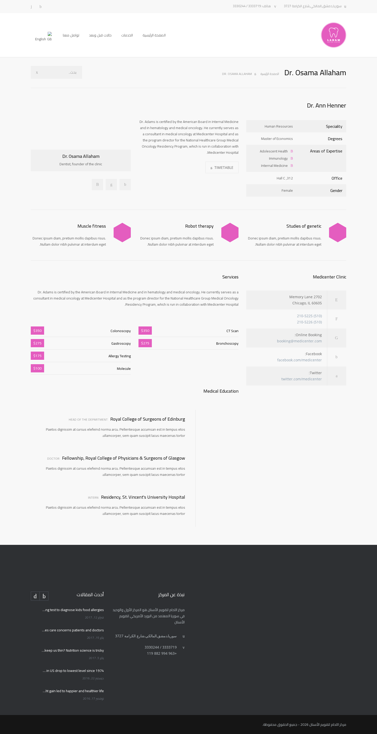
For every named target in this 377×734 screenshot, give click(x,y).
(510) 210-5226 (309, 322)
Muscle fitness (91, 226)
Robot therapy (199, 226)
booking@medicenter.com (299, 341)
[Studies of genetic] (337, 233)
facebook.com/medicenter (299, 360)
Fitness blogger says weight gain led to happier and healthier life (73, 691)
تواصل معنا (71, 35)
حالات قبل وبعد (100, 35)
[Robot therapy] (230, 233)
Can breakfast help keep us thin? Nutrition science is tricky (73, 650)
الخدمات (127, 35)
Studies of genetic (303, 226)
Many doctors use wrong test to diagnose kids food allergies (73, 610)
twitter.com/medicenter (301, 378)
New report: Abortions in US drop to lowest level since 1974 (73, 671)
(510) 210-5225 (309, 315)
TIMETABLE (223, 167)
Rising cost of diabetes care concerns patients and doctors (73, 630)
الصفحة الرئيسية (154, 35)
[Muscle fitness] (122, 233)
